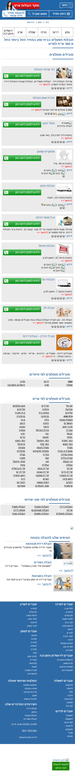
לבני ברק (69, 622)
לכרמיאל (33, 663)
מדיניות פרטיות (30, 692)
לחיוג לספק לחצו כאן (27, 75)
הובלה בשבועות (42, 575)
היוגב (22, 423)
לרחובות (69, 685)
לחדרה (34, 649)
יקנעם (46, 437)
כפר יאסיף (67, 440)
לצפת (34, 667)
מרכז (44, 32)
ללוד (71, 692)
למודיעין (69, 650)
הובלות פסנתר (41, 513)
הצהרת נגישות (30, 699)
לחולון (70, 629)
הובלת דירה (32, 708)
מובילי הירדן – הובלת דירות (39, 336)
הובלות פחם (47, 185)
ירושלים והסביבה (8, 32)
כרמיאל (21, 444)
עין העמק (68, 461)
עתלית (45, 464)
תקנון (34, 695)
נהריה (46, 454)
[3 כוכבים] (58, 88)
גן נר (23, 419)
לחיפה (34, 635)
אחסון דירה (19, 510)
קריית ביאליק (18, 468)
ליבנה (70, 695)
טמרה (22, 430)
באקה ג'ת (44, 412)
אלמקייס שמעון (46, 151)
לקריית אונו (68, 647)
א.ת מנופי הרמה (45, 217)
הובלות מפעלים (64, 513)
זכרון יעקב (67, 426)
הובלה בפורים (43, 562)
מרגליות (21, 451)
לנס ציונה (68, 699)
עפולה (69, 464)
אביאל (69, 405)
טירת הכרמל (42, 430)
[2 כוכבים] (60, 88)
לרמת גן (69, 612)
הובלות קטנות (42, 506)
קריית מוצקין (66, 475)
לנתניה (34, 608)
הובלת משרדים (30, 719)
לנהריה (34, 642)
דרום (55, 32)
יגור (47, 433)
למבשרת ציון (67, 670)
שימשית (68, 485)
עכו (47, 461)
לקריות (34, 639)
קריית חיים (67, 471)
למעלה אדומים (66, 667)
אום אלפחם (19, 405)
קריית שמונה (42, 475)
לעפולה (33, 646)
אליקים (69, 412)
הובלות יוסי (48, 279)
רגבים (46, 478)
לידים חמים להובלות (28, 737)
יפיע (23, 433)
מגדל (70, 447)
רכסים (69, 482)
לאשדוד (69, 715)
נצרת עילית (67, 458)
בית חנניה (20, 412)
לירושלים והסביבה (65, 660)
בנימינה (45, 416)
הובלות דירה (66, 506)
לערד (70, 733)
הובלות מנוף (18, 513)
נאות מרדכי (67, 454)
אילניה (45, 409)
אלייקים (21, 409)
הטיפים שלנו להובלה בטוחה (50, 537)
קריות (70, 468)
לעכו (35, 653)
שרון (20, 32)
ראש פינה (68, 478)
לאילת (70, 736)
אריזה (70, 510)
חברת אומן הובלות (44, 97)
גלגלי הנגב (48, 123)
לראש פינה (32, 674)
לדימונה (69, 726)
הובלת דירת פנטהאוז (39, 543)
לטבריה (33, 660)
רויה (23, 478)
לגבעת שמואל (67, 643)
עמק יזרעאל (19, 461)
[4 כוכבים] (55, 88)
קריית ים (20, 471)
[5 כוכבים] (52, 88)
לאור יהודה (68, 636)
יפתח (70, 437)
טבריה (69, 430)
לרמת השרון (31, 615)
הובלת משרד (18, 506)
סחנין (22, 458)
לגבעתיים (69, 615)
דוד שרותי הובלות (44, 69)
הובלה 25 (49, 307)
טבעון (22, 426)
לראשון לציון (67, 626)
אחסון (34, 712)
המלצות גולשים (30, 685)
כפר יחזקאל (43, 440)
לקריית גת (68, 722)
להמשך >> (44, 84)
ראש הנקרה (19, 475)
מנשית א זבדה (65, 451)
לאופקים (69, 729)
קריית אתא (43, 468)
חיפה (46, 426)
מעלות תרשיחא (41, 451)
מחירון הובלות (31, 688)
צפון (40, 22)
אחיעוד (69, 409)
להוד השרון (32, 626)
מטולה (21, 447)
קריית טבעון (43, 471)
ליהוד (70, 640)
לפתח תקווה (67, 619)
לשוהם (70, 702)
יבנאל (70, 433)
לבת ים (70, 633)
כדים (22, 437)
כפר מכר (44, 444)
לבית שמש (68, 663)
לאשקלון (69, 719)
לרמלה (70, 688)
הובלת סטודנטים (40, 510)
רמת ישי (21, 482)
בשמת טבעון (66, 419)
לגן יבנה (69, 706)
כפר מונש (68, 444)
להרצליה (33, 612)
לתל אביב (68, 608)
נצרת (22, 454)
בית (47, 22)
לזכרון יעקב (32, 656)
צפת (22, 464)
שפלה (31, 32)
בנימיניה (21, 416)
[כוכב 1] (63, 88)
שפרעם (21, 485)
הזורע (46, 423)
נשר (47, 458)
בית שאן (30, 22)
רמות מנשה (43, 482)
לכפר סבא (32, 619)
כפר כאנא (20, 440)
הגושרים (68, 423)
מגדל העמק (43, 447)
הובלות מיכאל (47, 245)
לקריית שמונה (31, 670)
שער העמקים (42, 485)
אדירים (45, 405)
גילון (46, 419)
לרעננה (33, 622)
